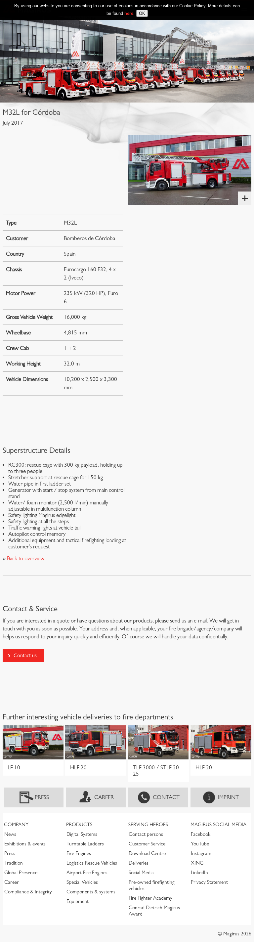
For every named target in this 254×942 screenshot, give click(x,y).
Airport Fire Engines (86, 873)
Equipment (77, 901)
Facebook (200, 834)
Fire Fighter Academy (150, 898)
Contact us (25, 655)
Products (79, 825)
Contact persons (146, 834)
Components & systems (90, 892)
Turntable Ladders (85, 844)
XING (197, 863)
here (128, 13)
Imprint (228, 797)
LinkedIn (199, 873)
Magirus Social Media (218, 825)
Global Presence (20, 873)
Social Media (141, 873)
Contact (166, 797)
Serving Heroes (148, 825)
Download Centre (147, 853)
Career (104, 797)
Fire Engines (78, 853)
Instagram (201, 853)
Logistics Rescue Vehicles (91, 863)
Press (42, 797)
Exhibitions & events (25, 844)
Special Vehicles (82, 882)
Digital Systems (81, 834)
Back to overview (25, 558)
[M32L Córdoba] (189, 170)
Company (16, 825)
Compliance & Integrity (28, 892)
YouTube (200, 844)
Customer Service (147, 844)
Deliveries (138, 863)
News (10, 834)
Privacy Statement (209, 882)
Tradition (13, 863)
